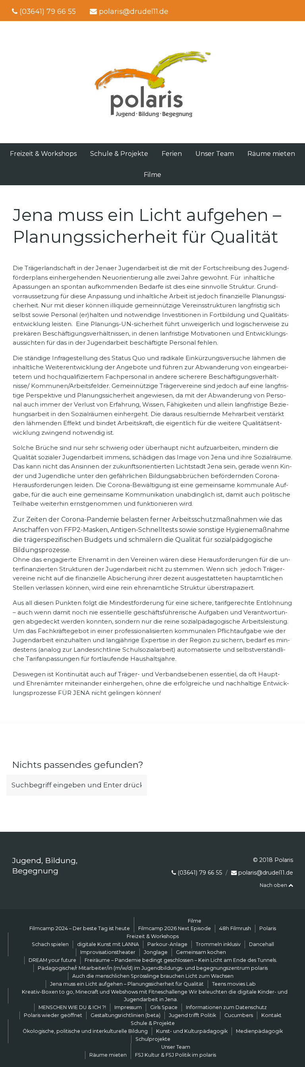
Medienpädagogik (259, 1031)
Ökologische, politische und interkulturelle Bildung (85, 1031)
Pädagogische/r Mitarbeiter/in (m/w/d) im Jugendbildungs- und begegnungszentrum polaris (153, 968)
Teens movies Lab (234, 984)
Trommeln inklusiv (218, 944)
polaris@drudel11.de (133, 11)
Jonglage (156, 952)
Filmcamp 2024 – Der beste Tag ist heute (79, 928)
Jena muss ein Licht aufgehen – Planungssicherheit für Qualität (127, 984)
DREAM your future (52, 960)
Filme (152, 174)
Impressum (128, 1007)
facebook (278, 10)
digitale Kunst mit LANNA (108, 944)
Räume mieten (271, 153)
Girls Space (164, 1007)
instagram (292, 10)
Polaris (267, 928)
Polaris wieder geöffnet (53, 1015)
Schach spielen (50, 944)
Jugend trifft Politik (192, 1015)
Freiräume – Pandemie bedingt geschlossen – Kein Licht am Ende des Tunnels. (181, 960)
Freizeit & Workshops (43, 153)
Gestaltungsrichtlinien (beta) (125, 1015)
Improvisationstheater (107, 952)
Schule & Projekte (119, 153)
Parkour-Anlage (167, 944)
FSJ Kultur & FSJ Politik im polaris (175, 1055)
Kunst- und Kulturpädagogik (192, 1031)
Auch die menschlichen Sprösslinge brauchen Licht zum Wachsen (153, 976)
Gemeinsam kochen (201, 952)
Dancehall (261, 944)
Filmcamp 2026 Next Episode (174, 928)
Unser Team (214, 153)
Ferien (172, 153)
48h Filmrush (235, 928)
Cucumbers (238, 1015)
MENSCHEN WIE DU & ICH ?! (72, 1007)
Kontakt (271, 1015)
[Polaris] (152, 118)
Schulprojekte (152, 1039)
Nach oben (274, 885)
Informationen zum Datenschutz (226, 1007)
